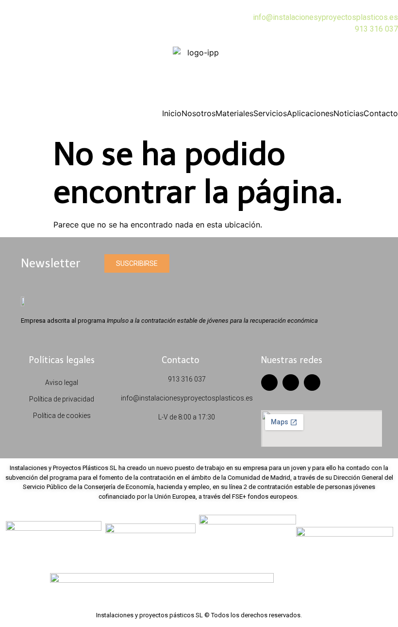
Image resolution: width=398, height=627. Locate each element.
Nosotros (199, 113)
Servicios (270, 113)
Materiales (234, 113)
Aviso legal (61, 382)
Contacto (381, 113)
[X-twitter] (290, 382)
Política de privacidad (61, 399)
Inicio (172, 113)
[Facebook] (269, 382)
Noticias (348, 113)
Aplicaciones (310, 113)
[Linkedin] (312, 382)
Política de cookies (62, 415)
